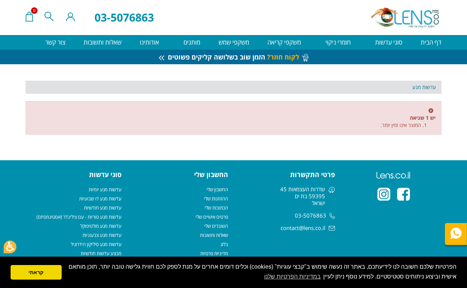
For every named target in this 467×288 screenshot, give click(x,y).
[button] (10, 247)
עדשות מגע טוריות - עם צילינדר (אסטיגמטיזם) (78, 217)
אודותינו (149, 42)
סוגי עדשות (388, 42)
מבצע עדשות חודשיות (101, 253)
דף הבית (431, 42)
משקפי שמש (234, 42)
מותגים (191, 42)
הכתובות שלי (216, 207)
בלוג (224, 244)
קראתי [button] (35, 272)
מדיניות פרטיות (214, 253)
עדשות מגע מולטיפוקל (100, 226)
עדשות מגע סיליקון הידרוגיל (96, 244)
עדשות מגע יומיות (105, 189)
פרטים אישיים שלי (212, 217)
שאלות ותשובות (102, 42)
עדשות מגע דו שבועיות (100, 198)
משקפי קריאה (284, 42)
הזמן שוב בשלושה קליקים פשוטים (232, 57)
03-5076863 (124, 17)
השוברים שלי (216, 226)
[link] (403, 194)
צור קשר (55, 42)
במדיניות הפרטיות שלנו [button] (292, 276)
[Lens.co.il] (405, 17)
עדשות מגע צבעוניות (101, 235)
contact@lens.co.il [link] (303, 227)
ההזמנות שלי (216, 198)
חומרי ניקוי (337, 42)
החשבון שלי (217, 189)
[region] (233, 87)
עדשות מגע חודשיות (102, 207)
